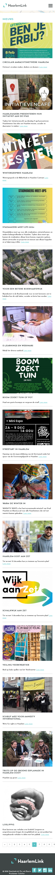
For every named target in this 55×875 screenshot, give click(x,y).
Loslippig (8, 825)
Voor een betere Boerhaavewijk (22, 289)
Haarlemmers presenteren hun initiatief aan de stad (22, 115)
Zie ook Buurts (25, 871)
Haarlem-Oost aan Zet (16, 556)
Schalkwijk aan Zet (15, 611)
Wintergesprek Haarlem (18, 173)
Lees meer (43, 67)
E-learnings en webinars (18, 346)
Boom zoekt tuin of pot (18, 398)
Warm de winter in (14, 504)
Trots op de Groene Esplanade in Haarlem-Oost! (23, 772)
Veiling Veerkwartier (16, 665)
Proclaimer (13, 873)
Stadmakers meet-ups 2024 (18, 227)
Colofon (21, 873)
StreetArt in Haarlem (16, 449)
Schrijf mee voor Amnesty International (19, 718)
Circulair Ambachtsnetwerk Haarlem (26, 62)
